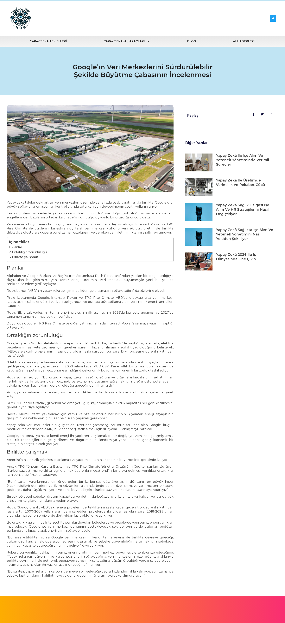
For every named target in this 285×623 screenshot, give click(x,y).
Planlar (16, 247)
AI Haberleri (244, 41)
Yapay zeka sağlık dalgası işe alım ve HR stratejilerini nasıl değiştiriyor (242, 209)
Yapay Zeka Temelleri (48, 41)
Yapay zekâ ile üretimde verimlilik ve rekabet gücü (240, 182)
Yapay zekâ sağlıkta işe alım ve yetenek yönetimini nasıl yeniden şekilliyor (244, 234)
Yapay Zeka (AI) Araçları (124, 41)
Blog (191, 41)
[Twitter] (273, 18)
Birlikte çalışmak (25, 257)
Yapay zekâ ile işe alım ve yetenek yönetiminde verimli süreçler (242, 160)
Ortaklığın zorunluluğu (29, 252)
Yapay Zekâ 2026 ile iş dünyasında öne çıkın (236, 256)
